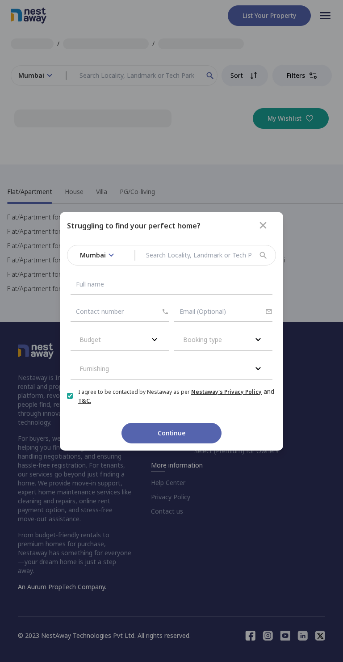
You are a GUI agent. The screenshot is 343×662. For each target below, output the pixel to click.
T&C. (84, 401)
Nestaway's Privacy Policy (226, 392)
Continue (171, 433)
